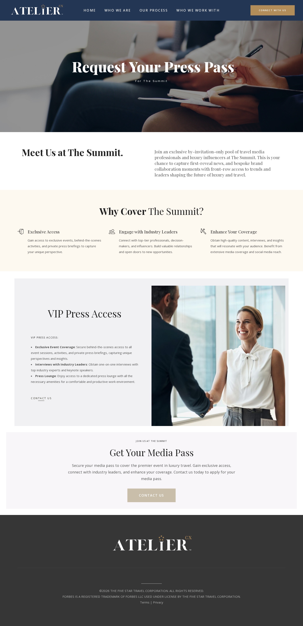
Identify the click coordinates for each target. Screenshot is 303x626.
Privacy (158, 602)
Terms (144, 602)
